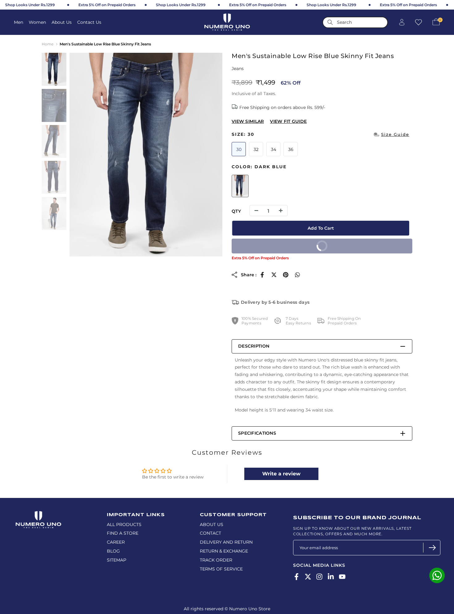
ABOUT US (211, 524)
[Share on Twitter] (274, 274)
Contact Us (89, 22)
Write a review (281, 474)
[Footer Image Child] (38, 513)
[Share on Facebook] (262, 274)
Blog (113, 551)
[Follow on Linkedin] (330, 576)
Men (18, 22)
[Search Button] (330, 22)
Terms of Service (221, 569)
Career (116, 542)
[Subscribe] (431, 547)
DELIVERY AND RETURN (226, 542)
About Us (62, 22)
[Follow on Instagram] (319, 576)
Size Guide (395, 134)
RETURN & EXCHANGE (224, 551)
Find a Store (122, 533)
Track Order (216, 560)
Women (37, 22)
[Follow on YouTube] (342, 576)
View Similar (248, 121)
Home (47, 44)
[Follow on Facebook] (296, 576)
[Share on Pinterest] (285, 274)
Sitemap (116, 560)
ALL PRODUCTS (124, 524)
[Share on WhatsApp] (297, 274)
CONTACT (210, 533)
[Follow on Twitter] (308, 576)
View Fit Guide (288, 121)
